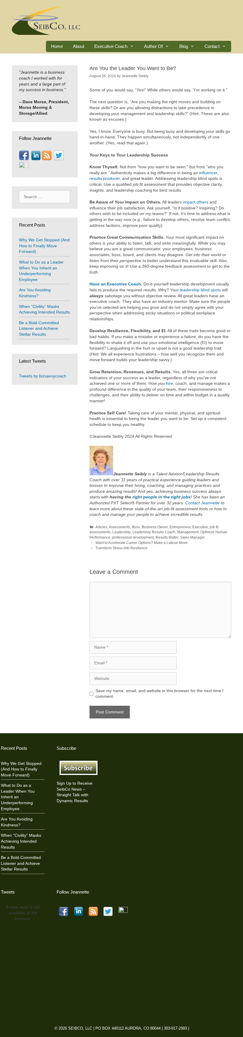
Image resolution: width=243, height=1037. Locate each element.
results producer (104, 178)
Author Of (153, 46)
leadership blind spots (200, 289)
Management (188, 532)
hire (169, 383)
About (78, 46)
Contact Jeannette (202, 502)
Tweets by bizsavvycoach (42, 376)
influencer (208, 172)
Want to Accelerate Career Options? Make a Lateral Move (141, 543)
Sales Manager (192, 537)
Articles (101, 527)
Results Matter (167, 537)
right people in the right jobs (161, 497)
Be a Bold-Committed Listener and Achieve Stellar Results (39, 328)
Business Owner (155, 527)
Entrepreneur (180, 527)
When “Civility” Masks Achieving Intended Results (21, 841)
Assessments (119, 527)
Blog (183, 46)
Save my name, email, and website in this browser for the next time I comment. (159, 693)
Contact (212, 46)
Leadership (121, 532)
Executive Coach (110, 46)
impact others (195, 202)
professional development (133, 537)
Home (57, 46)
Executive (200, 527)
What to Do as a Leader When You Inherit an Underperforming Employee (18, 797)
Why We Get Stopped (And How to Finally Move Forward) (44, 246)
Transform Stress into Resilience (121, 548)
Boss (136, 527)
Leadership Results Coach (153, 532)
